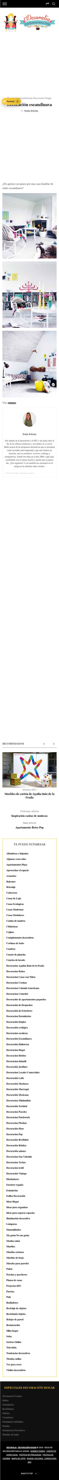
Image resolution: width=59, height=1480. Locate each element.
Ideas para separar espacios (20, 1213)
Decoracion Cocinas (16, 982)
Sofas (9, 1336)
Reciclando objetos (16, 1314)
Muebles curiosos (15, 1252)
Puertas (10, 1291)
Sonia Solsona (31, 110)
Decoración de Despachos (19, 1005)
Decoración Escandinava (19, 98)
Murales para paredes (17, 1263)
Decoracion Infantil (16, 1061)
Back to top (27, 1474)
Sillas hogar (12, 1330)
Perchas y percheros (16, 1274)
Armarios (11, 876)
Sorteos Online (13, 1342)
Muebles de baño (10, 1434)
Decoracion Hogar (42, 98)
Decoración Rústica (16, 1145)
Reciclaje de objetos (16, 1308)
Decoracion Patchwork (18, 1117)
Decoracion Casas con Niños (20, 977)
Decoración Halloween (17, 1044)
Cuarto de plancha (16, 954)
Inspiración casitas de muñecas (29, 814)
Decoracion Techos (16, 1162)
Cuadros (10, 949)
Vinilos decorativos (16, 1370)
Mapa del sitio (19, 1459)
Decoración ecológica (17, 1027)
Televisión (11, 1347)
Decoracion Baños (15, 971)
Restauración (13, 1325)
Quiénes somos (37, 1451)
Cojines (10, 932)
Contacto (51, 1451)
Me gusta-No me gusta (17, 1235)
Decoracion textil (15, 1167)
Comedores (7, 1417)
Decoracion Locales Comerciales (22, 1072)
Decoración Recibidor (17, 1139)
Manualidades (13, 1229)
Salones (6, 1413)
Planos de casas (14, 1280)
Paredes (6, 1425)
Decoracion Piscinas (16, 1123)
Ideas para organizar (17, 1207)
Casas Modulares (15, 915)
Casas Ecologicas (15, 904)
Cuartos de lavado (15, 960)
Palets (9, 1269)
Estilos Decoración (15, 1196)
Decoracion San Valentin (19, 1156)
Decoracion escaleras (17, 1033)
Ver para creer (13, 1364)
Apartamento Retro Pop (29, 825)
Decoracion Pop (14, 1134)
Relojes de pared (14, 1319)
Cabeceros (11, 892)
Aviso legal (12, 1455)
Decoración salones (16, 1151)
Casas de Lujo (13, 898)
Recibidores (8, 1408)
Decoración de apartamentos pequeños (26, 999)
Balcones (10, 881)
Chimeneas (12, 926)
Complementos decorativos (20, 937)
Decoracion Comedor (17, 993)
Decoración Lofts (15, 1078)
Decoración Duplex (16, 1022)
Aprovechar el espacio (17, 870)
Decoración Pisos (15, 1128)
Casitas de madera (15, 920)
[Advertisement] (29, 62)
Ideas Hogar (12, 1201)
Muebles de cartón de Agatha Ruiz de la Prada (29, 795)
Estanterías (12, 1190)
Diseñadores (12, 1179)
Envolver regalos (14, 1184)
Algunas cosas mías (16, 859)
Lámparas (11, 1224)
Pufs (8, 1297)
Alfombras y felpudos (17, 853)
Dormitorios (8, 1404)
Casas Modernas (14, 909)
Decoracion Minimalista (18, 1100)
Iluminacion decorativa (18, 1218)
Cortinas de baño (15, 943)
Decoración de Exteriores (19, 1010)
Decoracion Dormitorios (18, 1016)
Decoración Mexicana (17, 1094)
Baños (5, 1400)
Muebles (10, 1246)
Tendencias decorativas (18, 1353)
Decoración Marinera (17, 1083)
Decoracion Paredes (16, 1111)
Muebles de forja (15, 1257)
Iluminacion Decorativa (13, 1430)
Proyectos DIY (13, 1285)
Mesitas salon (13, 1241)
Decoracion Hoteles (16, 1055)
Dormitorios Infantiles (12, 1421)
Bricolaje (10, 887)
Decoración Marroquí (17, 1089)
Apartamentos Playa (16, 864)
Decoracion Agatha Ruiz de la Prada (25, 965)
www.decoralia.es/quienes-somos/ (20, 472)
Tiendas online (13, 1358)
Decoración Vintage (16, 1173)
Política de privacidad (30, 1455)
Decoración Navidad (16, 1106)
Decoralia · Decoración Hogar (21, 1448)
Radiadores (12, 1302)
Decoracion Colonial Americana (22, 988)
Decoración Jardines (16, 1066)
